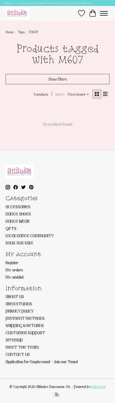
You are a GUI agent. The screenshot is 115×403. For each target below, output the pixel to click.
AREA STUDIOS (19, 303)
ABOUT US (15, 296)
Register (12, 262)
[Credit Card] (56, 394)
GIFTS (11, 228)
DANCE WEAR (18, 221)
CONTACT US (18, 354)
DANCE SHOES (18, 213)
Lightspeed (98, 386)
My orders (14, 269)
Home (10, 32)
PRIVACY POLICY (20, 310)
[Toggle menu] (103, 13)
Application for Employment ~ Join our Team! (42, 361)
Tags (21, 32)
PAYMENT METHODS (25, 318)
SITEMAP (14, 339)
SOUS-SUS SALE (19, 242)
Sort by (60, 94)
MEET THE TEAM (22, 347)
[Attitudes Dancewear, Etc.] (17, 13)
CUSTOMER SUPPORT (25, 332)
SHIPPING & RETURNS (25, 325)
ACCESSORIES (18, 206)
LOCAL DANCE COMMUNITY (30, 235)
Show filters (57, 78)
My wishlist (15, 277)
